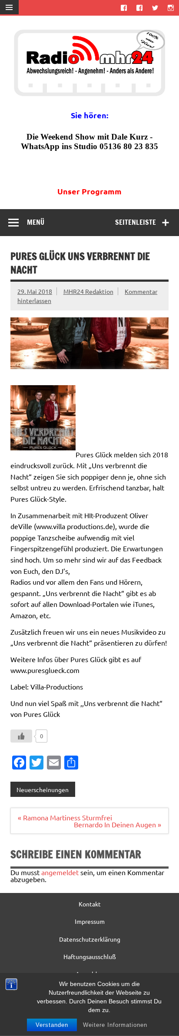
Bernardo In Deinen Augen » (117, 824)
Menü (35, 222)
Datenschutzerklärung (89, 939)
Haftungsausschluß (89, 956)
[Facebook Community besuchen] (139, 7)
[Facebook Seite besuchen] (123, 7)
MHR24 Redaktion (88, 291)
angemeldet (60, 872)
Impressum (90, 921)
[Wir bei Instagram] (171, 7)
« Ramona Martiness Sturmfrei (65, 817)
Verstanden (52, 1025)
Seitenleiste (135, 222)
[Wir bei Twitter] (155, 7)
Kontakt (90, 904)
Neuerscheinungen (43, 789)
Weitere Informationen (115, 1025)
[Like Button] (21, 736)
